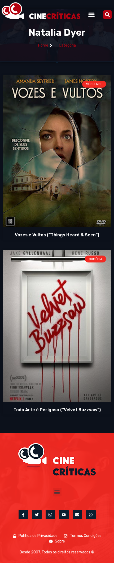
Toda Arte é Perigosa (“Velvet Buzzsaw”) (57, 409)
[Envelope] (77, 514)
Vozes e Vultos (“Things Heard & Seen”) (57, 234)
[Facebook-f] (23, 514)
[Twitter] (37, 514)
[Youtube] (64, 514)
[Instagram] (50, 514)
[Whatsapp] (91, 514)
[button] (91, 14)
